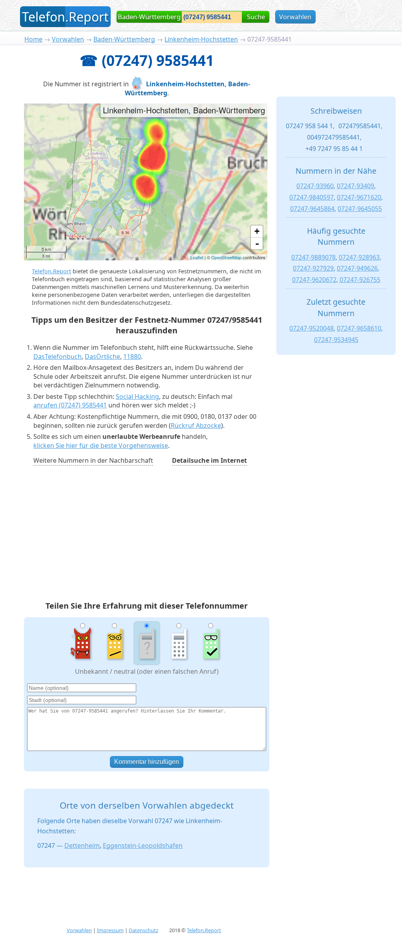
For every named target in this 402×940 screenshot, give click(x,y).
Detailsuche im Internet (209, 460)
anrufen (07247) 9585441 (70, 405)
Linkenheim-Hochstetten (201, 39)
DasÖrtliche (102, 356)
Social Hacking (137, 396)
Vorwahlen (295, 17)
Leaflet (196, 257)
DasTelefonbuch (57, 356)
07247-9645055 (360, 208)
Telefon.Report (51, 271)
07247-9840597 (311, 197)
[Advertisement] (147, 534)
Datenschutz (143, 930)
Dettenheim (82, 845)
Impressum (110, 930)
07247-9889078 (313, 257)
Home (33, 39)
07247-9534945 (336, 339)
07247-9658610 (359, 328)
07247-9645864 (312, 208)
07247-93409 (355, 186)
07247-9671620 (359, 197)
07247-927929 (313, 268)
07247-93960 (315, 186)
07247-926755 (360, 279)
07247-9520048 (311, 328)
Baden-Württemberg (124, 39)
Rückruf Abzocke (196, 425)
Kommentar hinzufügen (146, 761)
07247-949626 (357, 268)
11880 (132, 356)
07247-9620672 (314, 279)
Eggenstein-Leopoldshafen (143, 845)
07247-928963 (359, 257)
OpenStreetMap (226, 257)
